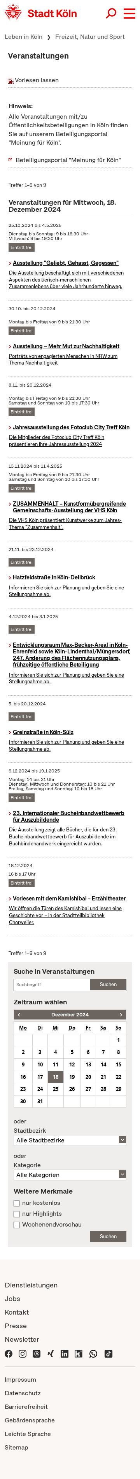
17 (40, 1076)
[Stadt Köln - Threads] (36, 1353)
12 (72, 1064)
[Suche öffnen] (111, 14)
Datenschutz (23, 1393)
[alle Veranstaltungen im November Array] (19, 1014)
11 (55, 1064)
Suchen (108, 984)
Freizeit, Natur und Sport (90, 37)
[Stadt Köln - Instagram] (22, 1353)
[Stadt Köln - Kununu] (78, 1353)
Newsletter (22, 1339)
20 (88, 1076)
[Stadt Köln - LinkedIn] (64, 1353)
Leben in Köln (23, 37)
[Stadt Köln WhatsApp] (93, 1353)
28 (103, 1088)
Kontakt (17, 1312)
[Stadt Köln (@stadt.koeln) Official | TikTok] (108, 1353)
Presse (16, 1325)
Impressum (20, 1379)
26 (72, 1088)
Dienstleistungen (31, 1284)
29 (118, 1088)
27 (88, 1088)
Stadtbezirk (30, 1126)
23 (23, 1088)
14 (103, 1064)
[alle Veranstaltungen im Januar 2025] (121, 1014)
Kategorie (27, 1160)
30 (23, 1101)
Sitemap (16, 1447)
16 (23, 1076)
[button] (129, 13)
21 (103, 1076)
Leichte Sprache (28, 1434)
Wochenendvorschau (52, 1225)
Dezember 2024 (70, 1014)
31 (40, 1101)
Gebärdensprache (30, 1420)
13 (88, 1064)
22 (118, 1076)
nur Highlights (42, 1214)
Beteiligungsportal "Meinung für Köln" (68, 160)
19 (72, 1076)
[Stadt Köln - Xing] (50, 1353)
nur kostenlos (41, 1203)
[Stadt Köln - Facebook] (8, 1353)
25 (55, 1088)
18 (55, 1076)
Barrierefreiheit (26, 1407)
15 (118, 1064)
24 (40, 1088)
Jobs (12, 1298)
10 (40, 1064)
